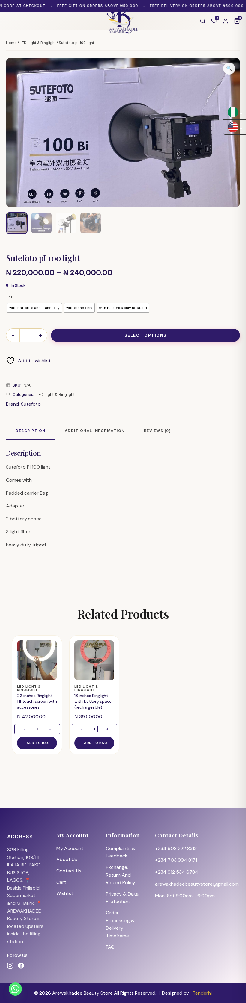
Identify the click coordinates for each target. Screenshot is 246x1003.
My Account (69, 848)
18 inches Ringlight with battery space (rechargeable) (93, 701)
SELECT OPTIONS (145, 335)
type (11, 297)
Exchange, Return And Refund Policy (120, 875)
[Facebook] (21, 966)
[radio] (34, 307)
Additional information (95, 430)
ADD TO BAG (38, 743)
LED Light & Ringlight (38, 42)
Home (11, 42)
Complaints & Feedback (121, 852)
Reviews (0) (157, 430)
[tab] (30, 431)
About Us (66, 859)
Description (31, 430)
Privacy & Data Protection (122, 898)
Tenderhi (202, 993)
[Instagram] (10, 966)
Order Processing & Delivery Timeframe (120, 924)
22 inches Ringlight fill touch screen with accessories (37, 701)
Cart (61, 882)
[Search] (203, 21)
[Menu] (18, 21)
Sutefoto (31, 404)
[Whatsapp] (15, 989)
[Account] (225, 21)
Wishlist (64, 893)
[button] (229, 69)
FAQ (110, 947)
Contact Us (69, 871)
